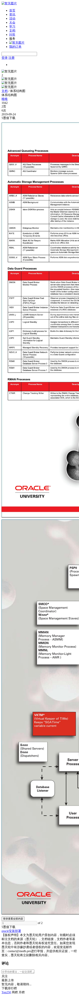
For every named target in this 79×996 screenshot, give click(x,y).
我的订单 (15, 46)
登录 (5, 57)
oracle (5, 931)
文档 (12, 30)
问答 (12, 34)
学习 (12, 26)
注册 (11, 57)
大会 (12, 22)
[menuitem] (43, 11)
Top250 (6, 992)
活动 (12, 18)
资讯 (12, 14)
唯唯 (5, 99)
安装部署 (15, 931)
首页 (12, 10)
